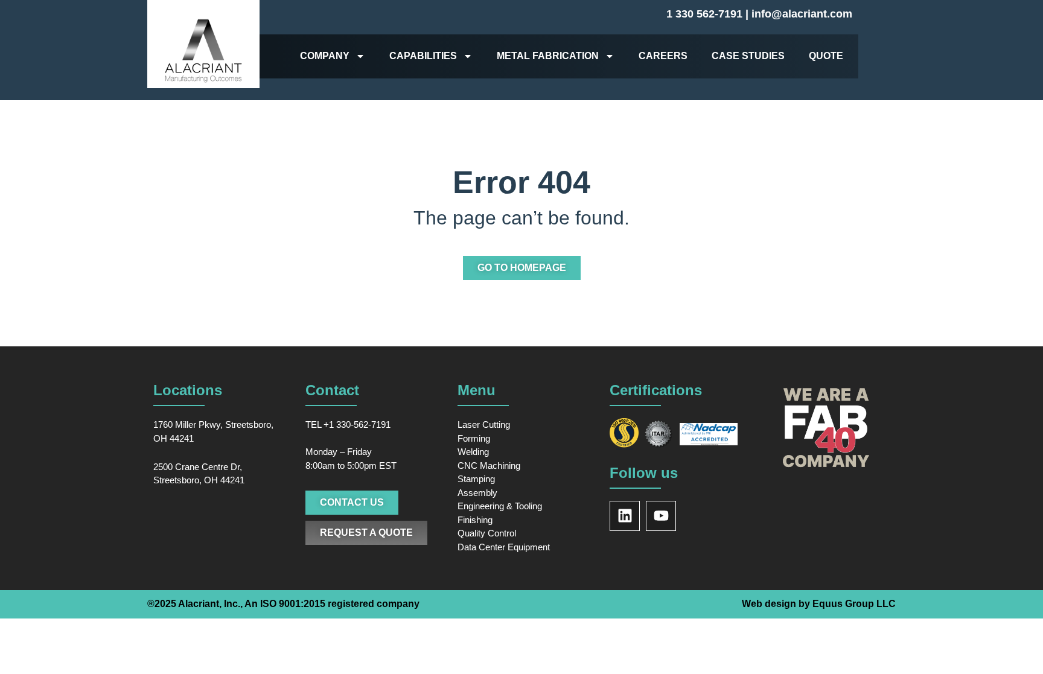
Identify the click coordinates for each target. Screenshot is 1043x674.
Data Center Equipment (504, 547)
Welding (473, 452)
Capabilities (423, 56)
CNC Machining (489, 465)
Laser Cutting (484, 424)
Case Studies (748, 56)
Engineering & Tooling (500, 506)
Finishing (475, 520)
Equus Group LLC (854, 604)
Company (324, 56)
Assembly (477, 493)
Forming (474, 438)
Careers (663, 56)
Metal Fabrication (548, 56)
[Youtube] (661, 516)
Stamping (476, 479)
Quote (826, 56)
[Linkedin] (625, 516)
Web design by (777, 604)
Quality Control (487, 533)
